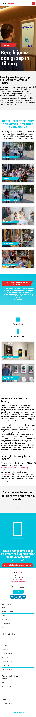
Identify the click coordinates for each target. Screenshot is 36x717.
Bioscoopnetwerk (6, 691)
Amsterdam (15, 467)
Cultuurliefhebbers (7, 661)
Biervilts (4, 628)
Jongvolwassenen (7, 641)
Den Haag (24, 467)
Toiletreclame (18, 324)
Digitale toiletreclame (18, 336)
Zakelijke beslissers (7, 669)
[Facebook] (20, 597)
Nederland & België (7, 687)
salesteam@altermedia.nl (19, 582)
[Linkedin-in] (12, 597)
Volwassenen (5, 645)
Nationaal (4, 683)
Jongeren (4, 637)
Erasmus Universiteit (7, 703)
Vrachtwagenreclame (8, 615)
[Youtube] (24, 597)
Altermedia (5, 474)
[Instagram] (16, 597)
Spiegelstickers (6, 624)
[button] (33, 3)
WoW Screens (6, 619)
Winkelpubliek (5, 657)
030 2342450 (19, 580)
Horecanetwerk (6, 695)
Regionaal (4, 679)
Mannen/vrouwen (7, 653)
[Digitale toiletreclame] (18, 331)
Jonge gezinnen (6, 649)
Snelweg (4, 699)
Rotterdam (5, 467)
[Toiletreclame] (18, 318)
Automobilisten (6, 665)
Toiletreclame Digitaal (8, 611)
